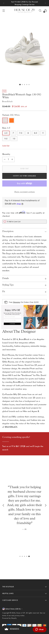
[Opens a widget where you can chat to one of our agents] (39, 629)
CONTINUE (12, 323)
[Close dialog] (47, 305)
